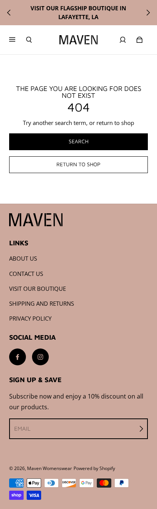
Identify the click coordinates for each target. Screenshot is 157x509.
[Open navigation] (17, 39)
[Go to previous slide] (9, 12)
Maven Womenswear (49, 468)
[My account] (122, 39)
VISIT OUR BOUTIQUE (37, 289)
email (22, 428)
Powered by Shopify (94, 468)
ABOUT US (23, 258)
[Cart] (139, 39)
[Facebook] (17, 357)
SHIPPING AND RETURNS (41, 304)
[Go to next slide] (148, 12)
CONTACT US (26, 274)
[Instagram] (40, 357)
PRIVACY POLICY (30, 318)
